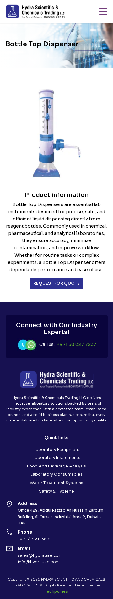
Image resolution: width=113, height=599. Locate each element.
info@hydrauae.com (39, 562)
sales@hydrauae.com (40, 555)
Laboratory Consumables (56, 474)
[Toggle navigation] (103, 12)
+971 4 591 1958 (34, 539)
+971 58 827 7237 (76, 344)
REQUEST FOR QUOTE (56, 283)
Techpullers (56, 591)
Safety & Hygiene (56, 491)
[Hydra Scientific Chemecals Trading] (35, 11)
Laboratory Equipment (56, 449)
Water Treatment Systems (56, 482)
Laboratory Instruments (56, 457)
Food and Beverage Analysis (56, 466)
